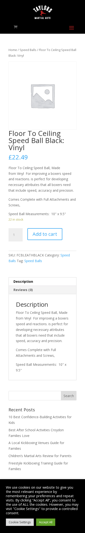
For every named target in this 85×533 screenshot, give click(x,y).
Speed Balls (28, 50)
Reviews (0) (23, 289)
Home (12, 50)
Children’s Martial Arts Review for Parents (40, 456)
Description (23, 281)
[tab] (42, 282)
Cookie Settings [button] (20, 522)
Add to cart (45, 234)
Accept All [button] (45, 522)
